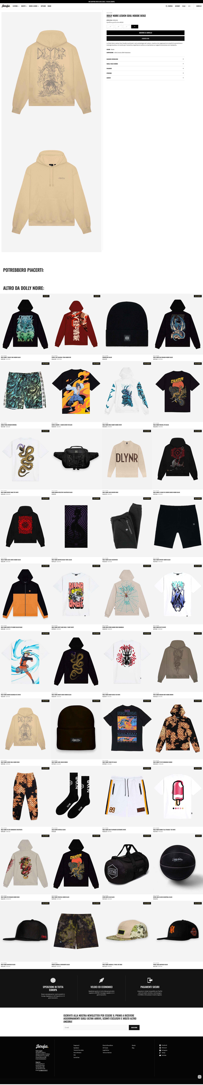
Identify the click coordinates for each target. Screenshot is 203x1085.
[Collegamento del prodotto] (25, 327)
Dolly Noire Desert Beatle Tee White (111, 694)
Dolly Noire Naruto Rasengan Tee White (11, 694)
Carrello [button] (198, 6)
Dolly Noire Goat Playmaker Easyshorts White (114, 829)
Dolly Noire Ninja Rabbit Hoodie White (112, 425)
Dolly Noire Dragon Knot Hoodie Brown (163, 694)
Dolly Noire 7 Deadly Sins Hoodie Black (11, 357)
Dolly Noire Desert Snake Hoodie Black (61, 694)
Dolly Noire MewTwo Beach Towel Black (62, 559)
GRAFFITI (23, 6)
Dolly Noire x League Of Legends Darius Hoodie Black (166, 492)
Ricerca (170, 6)
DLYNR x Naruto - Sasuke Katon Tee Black (62, 425)
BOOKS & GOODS (33, 6)
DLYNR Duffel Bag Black (108, 897)
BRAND (49, 6)
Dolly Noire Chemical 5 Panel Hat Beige (112, 964)
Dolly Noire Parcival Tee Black (161, 425)
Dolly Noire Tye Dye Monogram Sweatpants (11, 829)
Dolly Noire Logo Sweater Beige (110, 492)
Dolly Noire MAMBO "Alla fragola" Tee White (164, 829)
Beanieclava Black (107, 357)
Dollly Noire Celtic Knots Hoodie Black (11, 559)
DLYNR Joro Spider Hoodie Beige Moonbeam (113, 627)
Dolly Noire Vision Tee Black (110, 762)
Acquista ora (145, 38)
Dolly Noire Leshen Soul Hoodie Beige (10, 762)
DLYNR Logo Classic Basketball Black (162, 897)
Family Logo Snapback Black (160, 964)
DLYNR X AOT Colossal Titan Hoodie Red (61, 357)
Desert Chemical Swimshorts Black (61, 964)
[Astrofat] (6, 6)
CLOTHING (15, 6)
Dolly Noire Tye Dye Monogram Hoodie (162, 762)
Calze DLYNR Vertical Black (58, 829)
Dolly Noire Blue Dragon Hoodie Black (163, 357)
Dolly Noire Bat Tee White (159, 627)
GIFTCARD (43, 6)
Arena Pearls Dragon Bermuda (9, 425)
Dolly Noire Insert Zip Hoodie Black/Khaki (11, 627)
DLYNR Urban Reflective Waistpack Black (62, 492)
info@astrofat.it (43, 1070)
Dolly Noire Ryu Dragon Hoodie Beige (10, 897)
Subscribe (134, 1027)
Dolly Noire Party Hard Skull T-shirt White (63, 627)
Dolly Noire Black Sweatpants (110, 559)
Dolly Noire (109, 12)
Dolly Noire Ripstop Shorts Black (161, 559)
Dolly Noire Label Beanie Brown (60, 762)
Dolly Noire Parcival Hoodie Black (60, 897)
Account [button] (177, 6)
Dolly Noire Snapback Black (8, 964)
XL (136, 27)
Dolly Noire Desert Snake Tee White (9, 492)
